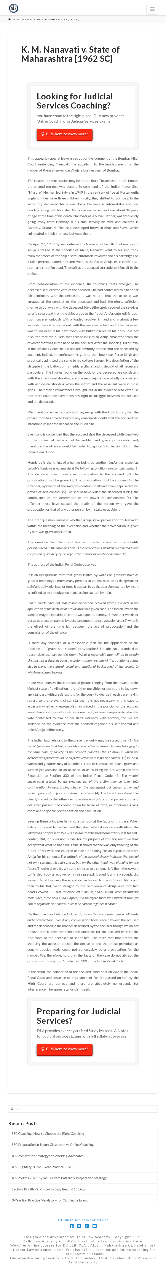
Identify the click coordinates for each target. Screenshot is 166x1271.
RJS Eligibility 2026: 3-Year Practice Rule (41, 1167)
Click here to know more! (67, 133)
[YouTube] (94, 1226)
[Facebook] (71, 1226)
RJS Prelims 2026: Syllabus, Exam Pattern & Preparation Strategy (59, 1178)
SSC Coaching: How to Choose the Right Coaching (48, 1133)
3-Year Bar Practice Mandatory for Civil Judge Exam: (50, 1200)
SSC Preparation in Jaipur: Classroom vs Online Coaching (53, 1144)
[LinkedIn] (87, 1226)
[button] (152, 9)
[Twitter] (79, 1226)
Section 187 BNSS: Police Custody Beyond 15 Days (49, 1189)
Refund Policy (68, 1220)
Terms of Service (95, 1220)
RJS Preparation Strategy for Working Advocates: (48, 1156)
